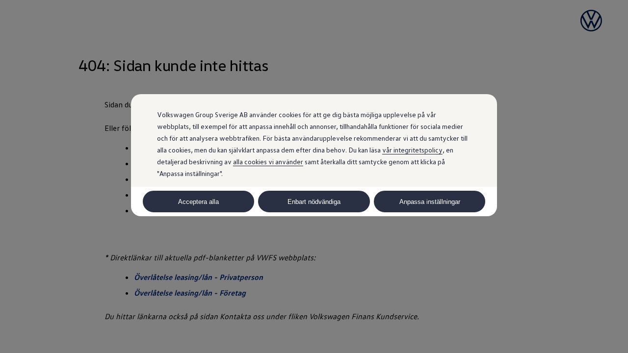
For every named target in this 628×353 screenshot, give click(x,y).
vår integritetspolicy (412, 150)
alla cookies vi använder (268, 161)
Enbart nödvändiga (314, 201)
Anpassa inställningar (429, 201)
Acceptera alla (198, 201)
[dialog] (314, 176)
